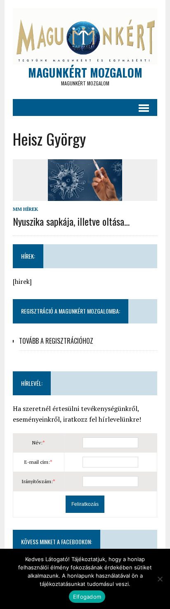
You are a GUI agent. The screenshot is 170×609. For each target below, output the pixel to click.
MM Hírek (25, 209)
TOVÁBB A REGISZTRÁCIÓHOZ (56, 341)
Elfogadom (87, 596)
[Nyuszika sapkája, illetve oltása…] (85, 195)
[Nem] (160, 579)
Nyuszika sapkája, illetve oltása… (71, 221)
